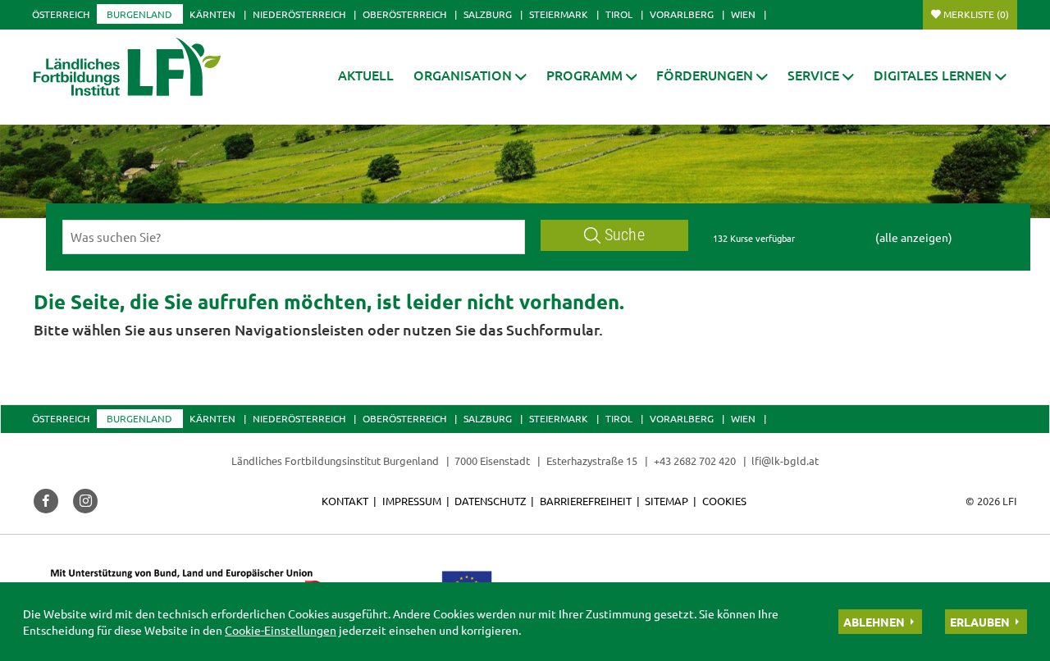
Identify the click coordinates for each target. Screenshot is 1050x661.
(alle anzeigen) (913, 237)
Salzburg (487, 14)
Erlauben (980, 621)
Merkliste (976, 14)
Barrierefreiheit (586, 501)
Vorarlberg (682, 14)
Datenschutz (490, 501)
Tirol (618, 14)
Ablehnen (874, 621)
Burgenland (139, 14)
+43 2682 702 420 (695, 460)
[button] (470, 75)
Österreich (60, 14)
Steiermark (558, 14)
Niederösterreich (299, 14)
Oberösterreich (404, 14)
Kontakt (345, 501)
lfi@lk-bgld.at (785, 460)
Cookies (724, 501)
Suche (625, 235)
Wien (743, 14)
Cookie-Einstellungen (280, 629)
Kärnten (212, 14)
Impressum (411, 501)
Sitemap (666, 501)
